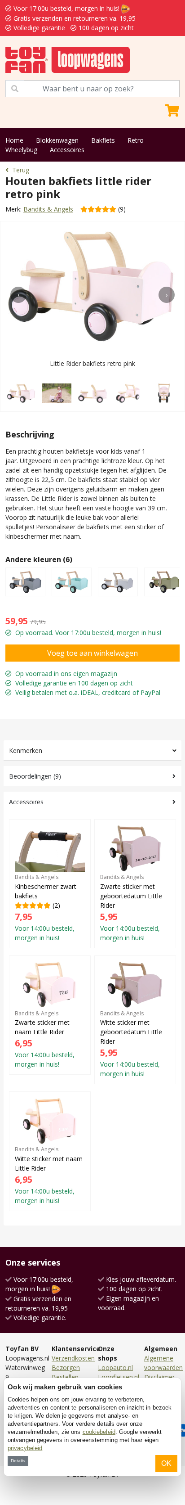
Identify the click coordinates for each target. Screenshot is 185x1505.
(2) (45, 907)
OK (166, 1463)
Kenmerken (25, 750)
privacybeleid (25, 1448)
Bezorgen (66, 1367)
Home (14, 140)
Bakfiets (103, 140)
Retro (136, 140)
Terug (20, 170)
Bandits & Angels (48, 209)
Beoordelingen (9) (35, 776)
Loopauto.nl (115, 1367)
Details (18, 1460)
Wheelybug (21, 149)
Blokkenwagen (57, 140)
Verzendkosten (73, 1358)
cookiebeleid (99, 1431)
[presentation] (18, 295)
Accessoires (67, 149)
